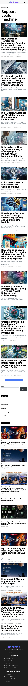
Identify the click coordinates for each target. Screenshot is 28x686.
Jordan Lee (3, 561)
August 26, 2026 (4, 468)
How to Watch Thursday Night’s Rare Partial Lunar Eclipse (13, 466)
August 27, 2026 (4, 445)
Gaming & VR (4, 408)
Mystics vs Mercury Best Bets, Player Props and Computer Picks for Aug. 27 (13, 443)
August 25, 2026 (4, 526)
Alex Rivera (3, 56)
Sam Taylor (3, 590)
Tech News (3, 415)
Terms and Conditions (11, 678)
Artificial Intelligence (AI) (21, 23)
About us (8, 681)
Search (2, 386)
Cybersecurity (4, 404)
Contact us (8, 674)
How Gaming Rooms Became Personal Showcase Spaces (13, 499)
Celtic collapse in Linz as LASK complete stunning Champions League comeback (13, 523)
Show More (14, 379)
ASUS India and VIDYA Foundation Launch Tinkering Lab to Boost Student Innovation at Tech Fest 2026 (13, 490)
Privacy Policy (9, 676)
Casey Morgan (4, 637)
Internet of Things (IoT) (6, 412)
